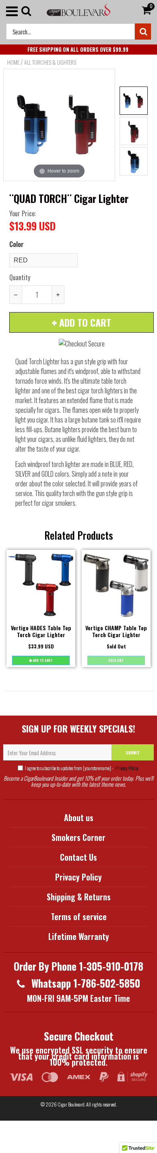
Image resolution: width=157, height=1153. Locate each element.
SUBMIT (133, 753)
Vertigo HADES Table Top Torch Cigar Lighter (41, 631)
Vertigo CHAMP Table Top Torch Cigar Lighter (116, 631)
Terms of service (79, 916)
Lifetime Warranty (78, 936)
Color (16, 244)
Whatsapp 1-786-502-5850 (84, 983)
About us (78, 817)
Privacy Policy (126, 767)
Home (13, 62)
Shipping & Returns (79, 897)
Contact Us (78, 857)
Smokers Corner (78, 837)
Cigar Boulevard (71, 1104)
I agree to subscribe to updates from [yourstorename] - (81, 767)
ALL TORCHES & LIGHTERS (50, 62)
